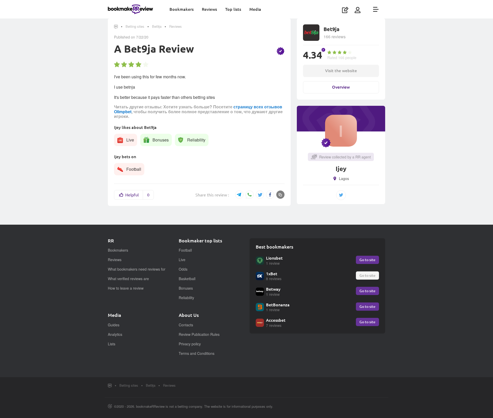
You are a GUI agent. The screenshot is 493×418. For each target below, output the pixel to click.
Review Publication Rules (199, 334)
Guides (113, 324)
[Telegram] (239, 195)
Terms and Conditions (196, 353)
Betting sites (135, 26)
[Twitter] (260, 195)
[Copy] (280, 195)
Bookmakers (181, 9)
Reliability (186, 297)
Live (182, 259)
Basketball (187, 278)
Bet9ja (157, 26)
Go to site (367, 260)
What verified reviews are (128, 278)
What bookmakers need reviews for (136, 269)
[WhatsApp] (249, 195)
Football (185, 250)
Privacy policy (190, 343)
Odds (183, 269)
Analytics (115, 334)
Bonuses (186, 288)
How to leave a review (126, 288)
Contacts (186, 324)
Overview (341, 86)
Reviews (209, 9)
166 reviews (335, 37)
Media (255, 9)
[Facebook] (270, 195)
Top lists (233, 9)
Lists (111, 343)
